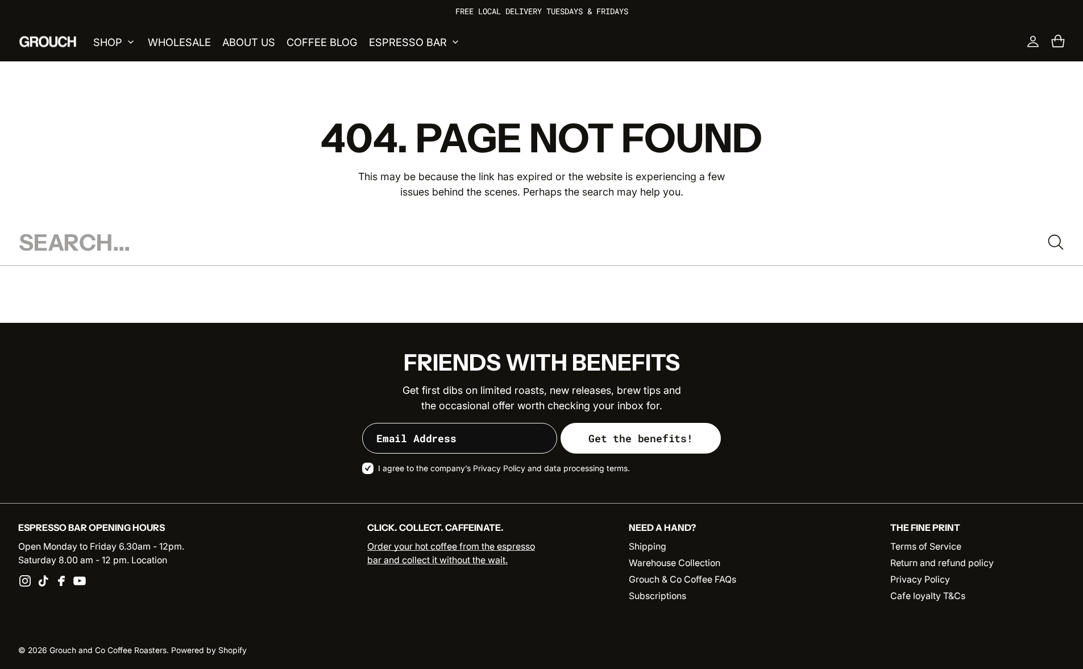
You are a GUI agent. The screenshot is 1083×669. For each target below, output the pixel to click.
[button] (1058, 41)
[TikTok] (43, 581)
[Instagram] (25, 581)
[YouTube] (79, 581)
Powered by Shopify (209, 650)
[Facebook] (61, 581)
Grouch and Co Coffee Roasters (108, 650)
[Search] (1056, 242)
